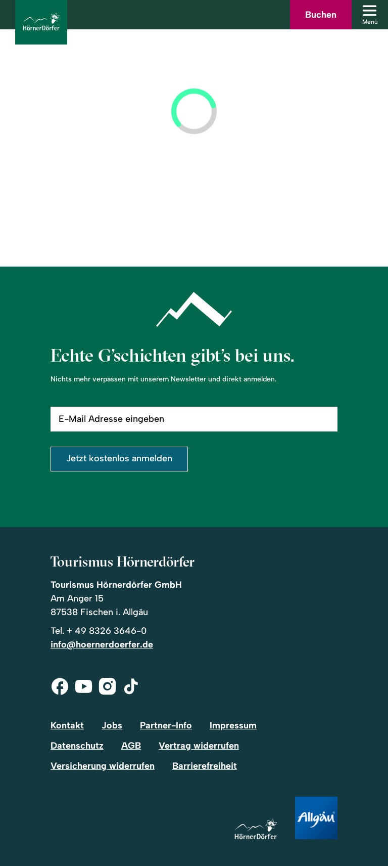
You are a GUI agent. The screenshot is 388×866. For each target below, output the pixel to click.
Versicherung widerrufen (103, 765)
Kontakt (67, 725)
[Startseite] (255, 830)
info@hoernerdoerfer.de (102, 644)
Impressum (233, 725)
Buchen (320, 14)
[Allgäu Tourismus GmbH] (316, 819)
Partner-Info (166, 725)
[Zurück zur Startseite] (41, 22)
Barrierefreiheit (204, 765)
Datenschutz (77, 745)
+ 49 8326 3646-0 (107, 630)
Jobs (112, 725)
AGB (131, 745)
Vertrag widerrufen (199, 745)
